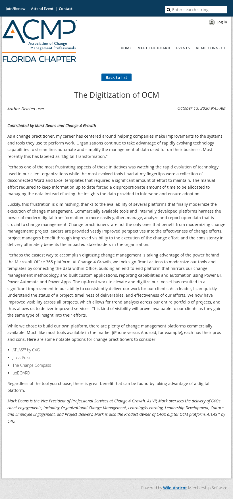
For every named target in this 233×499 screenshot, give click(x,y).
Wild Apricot (175, 487)
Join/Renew (16, 8)
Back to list (116, 77)
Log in (222, 22)
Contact (65, 8)
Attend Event (42, 8)
